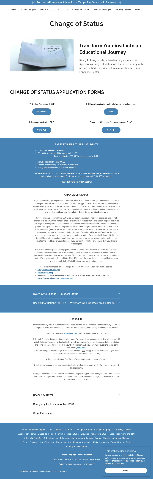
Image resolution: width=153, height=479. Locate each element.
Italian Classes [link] (67, 438)
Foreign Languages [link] (102, 10)
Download (41, 112)
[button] (138, 9)
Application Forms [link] (27, 434)
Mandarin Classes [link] (84, 438)
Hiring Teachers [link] (46, 442)
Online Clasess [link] (51, 438)
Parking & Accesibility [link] (76, 446)
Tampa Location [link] (63, 442)
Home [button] (24, 430)
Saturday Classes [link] (123, 10)
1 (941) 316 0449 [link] (64, 464)
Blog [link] (128, 442)
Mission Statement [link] (82, 442)
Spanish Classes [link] (63, 434)
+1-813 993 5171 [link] (89, 464)
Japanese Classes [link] (120, 438)
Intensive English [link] (28, 10)
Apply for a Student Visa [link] (102, 434)
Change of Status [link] (80, 10)
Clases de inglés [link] (45, 434)
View (111, 112)
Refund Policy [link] (117, 442)
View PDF (41, 130)
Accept (126, 470)
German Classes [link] (102, 438)
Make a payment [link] (101, 442)
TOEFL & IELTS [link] (47, 10)
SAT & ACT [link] (63, 10)
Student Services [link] (81, 434)
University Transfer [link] (33, 438)
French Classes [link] (30, 442)
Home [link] (13, 10)
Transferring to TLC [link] (125, 434)
